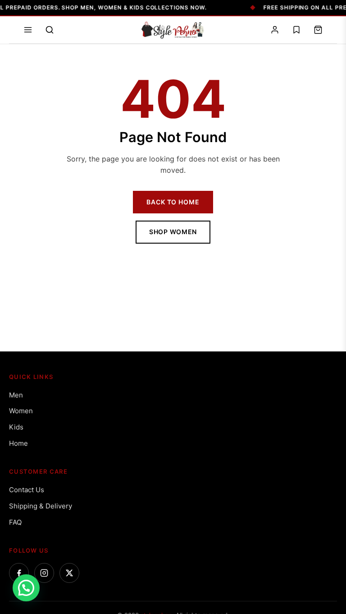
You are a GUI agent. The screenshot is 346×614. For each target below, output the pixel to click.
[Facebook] (19, 573)
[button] (26, 587)
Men (16, 395)
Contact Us (26, 489)
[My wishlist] (296, 30)
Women (21, 410)
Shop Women (173, 231)
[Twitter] (69, 573)
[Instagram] (44, 573)
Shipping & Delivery (40, 506)
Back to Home (172, 202)
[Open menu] (28, 30)
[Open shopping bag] (318, 30)
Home (18, 443)
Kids (16, 427)
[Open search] (49, 30)
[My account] (275, 30)
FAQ (15, 522)
